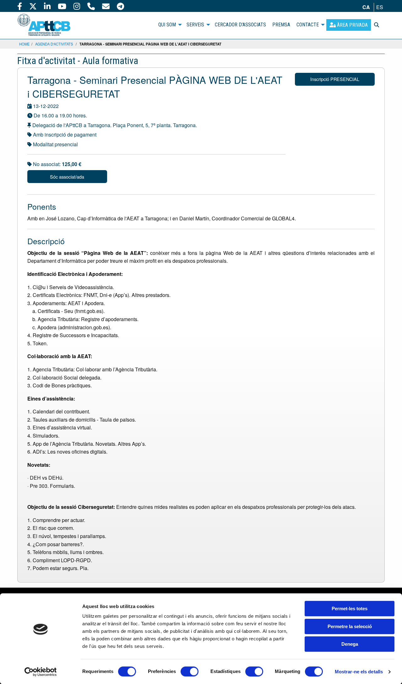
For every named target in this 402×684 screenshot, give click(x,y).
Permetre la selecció (350, 626)
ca (366, 7)
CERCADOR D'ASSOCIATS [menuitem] (240, 25)
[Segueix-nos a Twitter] (33, 6)
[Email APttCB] (106, 6)
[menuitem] (348, 25)
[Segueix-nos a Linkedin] (47, 6)
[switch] (189, 671)
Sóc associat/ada (67, 176)
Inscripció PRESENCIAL (334, 79)
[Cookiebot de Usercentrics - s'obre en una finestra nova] (40, 671)
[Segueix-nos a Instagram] (76, 6)
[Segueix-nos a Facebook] (19, 6)
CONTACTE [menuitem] (307, 25)
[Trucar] (91, 6)
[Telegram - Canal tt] (120, 6)
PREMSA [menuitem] (281, 25)
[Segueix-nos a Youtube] (62, 6)
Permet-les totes (349, 608)
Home (24, 43)
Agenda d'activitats (54, 43)
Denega (349, 644)
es (379, 7)
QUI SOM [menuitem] (167, 25)
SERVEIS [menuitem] (195, 25)
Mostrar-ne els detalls (359, 671)
